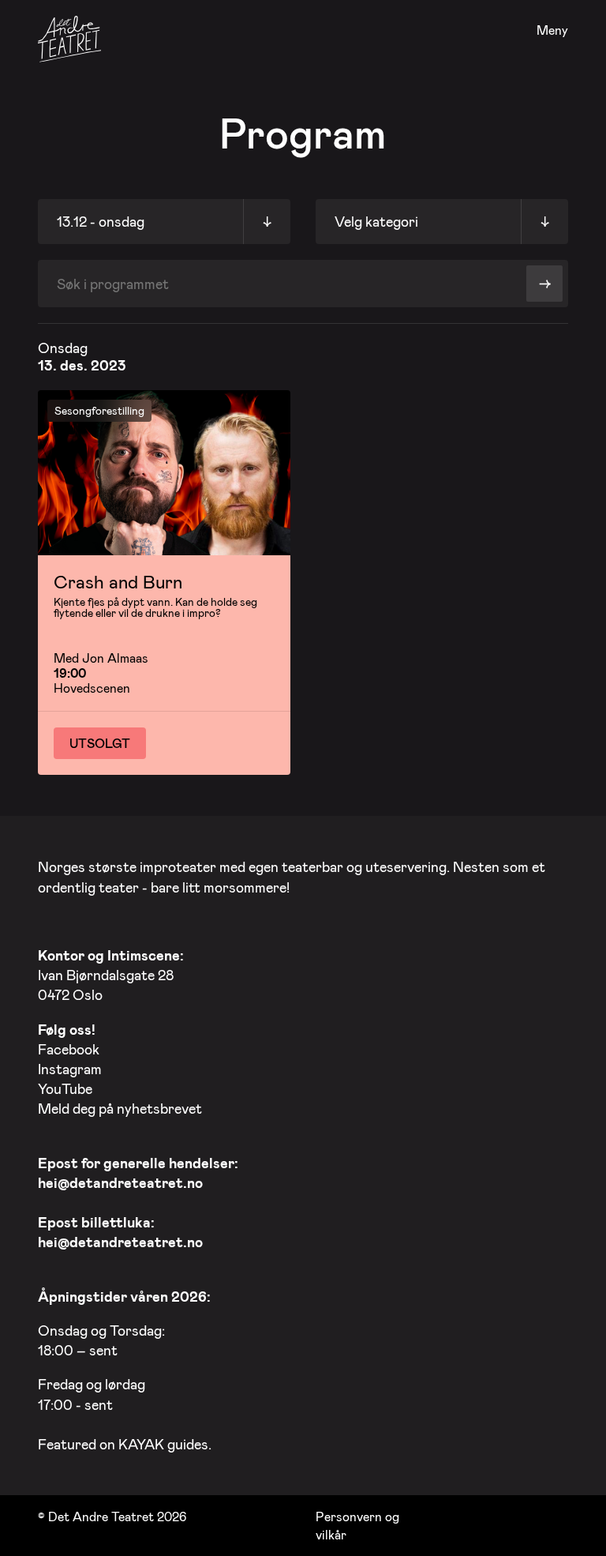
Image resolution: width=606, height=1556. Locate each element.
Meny (552, 30)
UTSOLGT (99, 742)
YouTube (65, 1088)
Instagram (70, 1068)
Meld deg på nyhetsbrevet (120, 1108)
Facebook (68, 1049)
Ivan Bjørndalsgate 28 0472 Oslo (111, 974)
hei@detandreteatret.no (120, 1182)
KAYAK (141, 1444)
